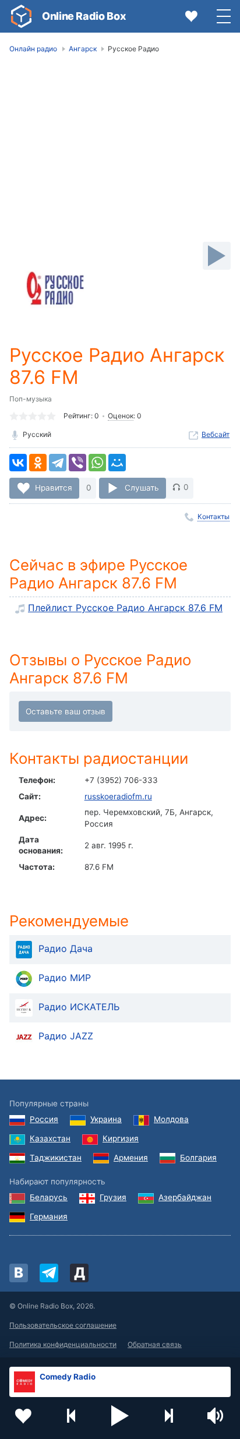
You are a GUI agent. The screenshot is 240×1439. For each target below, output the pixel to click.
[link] (21, 16)
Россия (44, 1119)
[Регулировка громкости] (216, 1416)
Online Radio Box (84, 16)
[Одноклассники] (38, 462)
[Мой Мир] (117, 462)
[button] (120, 1416)
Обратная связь (155, 1344)
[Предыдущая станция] (72, 1416)
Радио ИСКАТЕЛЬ (78, 1007)
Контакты (213, 516)
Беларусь (49, 1197)
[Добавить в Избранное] (23, 1416)
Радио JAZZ (65, 1036)
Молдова (171, 1119)
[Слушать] (217, 256)
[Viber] (77, 462)
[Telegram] (57, 462)
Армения (131, 1157)
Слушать (142, 487)
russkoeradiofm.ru (118, 796)
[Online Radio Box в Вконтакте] (18, 1273)
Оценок (120, 415)
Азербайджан (184, 1197)
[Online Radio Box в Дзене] (79, 1273)
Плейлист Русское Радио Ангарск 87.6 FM (125, 607)
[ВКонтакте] (18, 462)
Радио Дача (65, 948)
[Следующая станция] (168, 1416)
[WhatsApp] (97, 462)
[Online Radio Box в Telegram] (49, 1273)
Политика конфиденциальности (63, 1344)
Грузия (113, 1197)
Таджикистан (56, 1157)
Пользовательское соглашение (63, 1325)
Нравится (53, 487)
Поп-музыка (30, 398)
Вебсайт (216, 434)
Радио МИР (64, 977)
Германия (49, 1216)
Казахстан (50, 1138)
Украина (106, 1119)
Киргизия (121, 1138)
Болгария (198, 1157)
